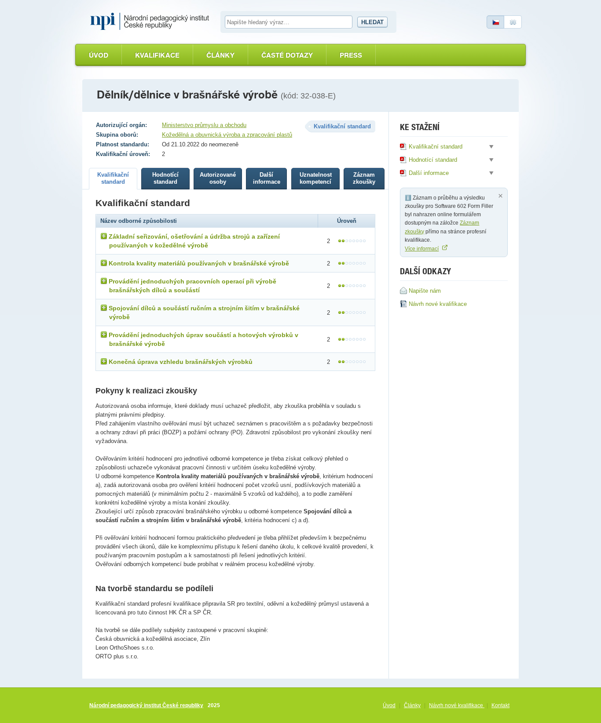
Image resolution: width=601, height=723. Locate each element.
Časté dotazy (287, 55)
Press (351, 55)
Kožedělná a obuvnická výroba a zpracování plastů (227, 134)
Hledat (372, 22)
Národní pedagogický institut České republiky (146, 705)
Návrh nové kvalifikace (456, 705)
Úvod (98, 55)
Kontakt (500, 705)
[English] (513, 22)
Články (220, 55)
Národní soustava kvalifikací (151, 21)
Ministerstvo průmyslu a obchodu (204, 125)
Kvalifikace (157, 55)
